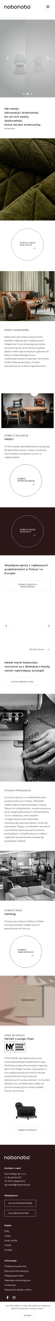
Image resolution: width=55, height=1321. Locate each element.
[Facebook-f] (7, 1297)
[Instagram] (14, 1297)
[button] (27, 244)
